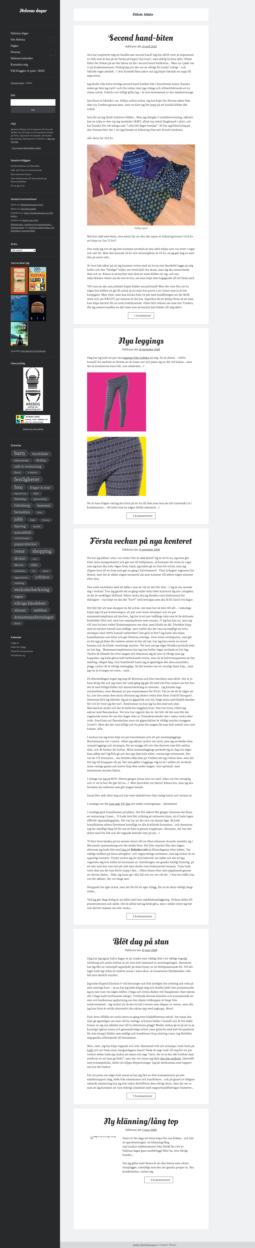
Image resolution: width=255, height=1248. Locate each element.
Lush (90, 1050)
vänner (20, 610)
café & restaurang (27, 466)
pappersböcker (25, 544)
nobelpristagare (22, 538)
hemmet (43, 505)
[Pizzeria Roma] (19, 293)
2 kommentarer (142, 515)
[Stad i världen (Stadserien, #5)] (19, 320)
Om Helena (18, 39)
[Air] (37, 320)
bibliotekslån (21, 460)
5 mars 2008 (149, 1129)
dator (17, 472)
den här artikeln (170, 1058)
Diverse (15, 52)
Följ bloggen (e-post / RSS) (28, 70)
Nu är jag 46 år (18, 186)
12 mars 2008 (149, 950)
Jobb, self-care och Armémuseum (26, 170)
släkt (34, 565)
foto (18, 487)
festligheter (27, 479)
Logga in (15, 643)
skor (35, 559)
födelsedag (20, 498)
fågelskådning (20, 493)
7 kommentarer (142, 1096)
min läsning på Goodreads (33, 351)
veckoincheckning (31, 589)
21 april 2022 (149, 46)
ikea (39, 512)
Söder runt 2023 (30, 220)
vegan (18, 596)
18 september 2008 (149, 349)
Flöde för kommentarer (22, 651)
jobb (18, 519)
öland (17, 623)
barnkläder (40, 454)
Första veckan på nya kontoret (141, 541)
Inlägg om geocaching (33, 429)
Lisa (123, 849)
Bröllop (41, 460)
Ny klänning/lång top (141, 1121)
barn (19, 453)
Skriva (18, 565)
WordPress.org (18, 655)
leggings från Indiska (136, 357)
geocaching (40, 498)
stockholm (19, 570)
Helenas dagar (33, 10)
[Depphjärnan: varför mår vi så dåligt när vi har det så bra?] (19, 345)
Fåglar (15, 45)
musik (36, 526)
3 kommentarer (142, 916)
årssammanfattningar (34, 617)
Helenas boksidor (22, 58)
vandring (19, 583)
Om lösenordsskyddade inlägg (26, 148)
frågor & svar (40, 488)
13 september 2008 (149, 549)
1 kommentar (142, 315)
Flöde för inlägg (18, 647)
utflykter (42, 577)
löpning (20, 526)
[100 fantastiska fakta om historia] (37, 290)
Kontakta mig (19, 64)
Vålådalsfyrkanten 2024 (31, 204)
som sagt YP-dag (119, 803)
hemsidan (22, 512)
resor (19, 551)
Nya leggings (141, 341)
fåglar (36, 493)
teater (45, 571)
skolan (19, 558)
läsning (45, 520)
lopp (32, 519)
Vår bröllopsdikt (28, 209)
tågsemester (21, 577)
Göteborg (22, 505)
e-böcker (32, 472)
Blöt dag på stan (141, 941)
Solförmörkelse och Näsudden (25, 166)
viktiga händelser (30, 603)
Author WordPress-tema (144, 1245)
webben (40, 610)
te (34, 570)
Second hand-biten (141, 38)
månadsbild (22, 532)
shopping (42, 551)
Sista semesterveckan (21, 174)
